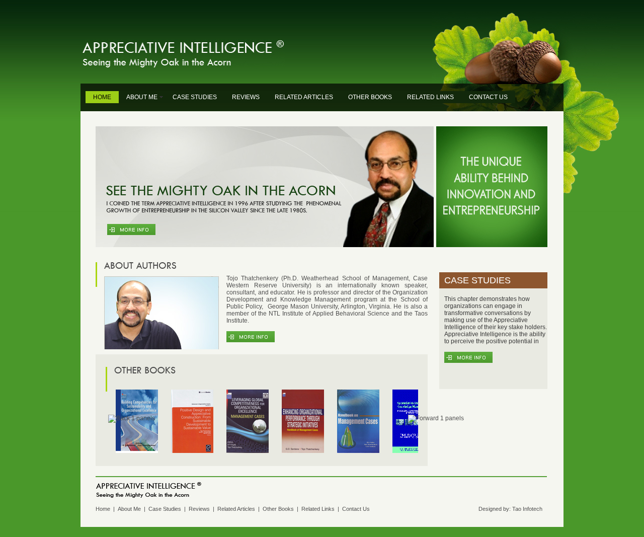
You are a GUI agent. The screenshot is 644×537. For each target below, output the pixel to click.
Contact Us (356, 509)
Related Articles (236, 509)
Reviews (199, 509)
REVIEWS (246, 97)
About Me (129, 509)
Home (103, 509)
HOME (102, 97)
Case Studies (164, 509)
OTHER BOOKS (370, 97)
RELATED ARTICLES (304, 97)
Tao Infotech (527, 509)
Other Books (278, 509)
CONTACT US (488, 97)
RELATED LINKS (430, 97)
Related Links (318, 509)
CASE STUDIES (195, 97)
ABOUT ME (141, 97)
